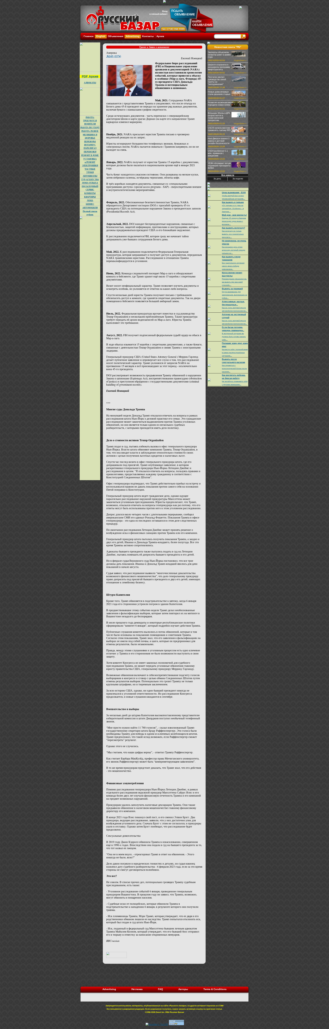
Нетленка (137, 989)
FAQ (160, 989)
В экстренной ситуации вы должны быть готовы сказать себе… (234, 337)
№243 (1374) (113, 56)
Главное (89, 36)
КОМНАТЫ (90, 193)
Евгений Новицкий (191, 58)
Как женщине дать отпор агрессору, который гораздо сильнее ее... (233, 250)
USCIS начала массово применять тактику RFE (219, 129)
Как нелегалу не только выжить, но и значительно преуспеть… (233, 234)
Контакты (148, 36)
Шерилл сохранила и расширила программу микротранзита (219, 67)
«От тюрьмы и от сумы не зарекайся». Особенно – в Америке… (233, 208)
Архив (160, 36)
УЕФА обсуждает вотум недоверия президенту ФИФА (219, 165)
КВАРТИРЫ (90, 196)
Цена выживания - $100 (234, 192)
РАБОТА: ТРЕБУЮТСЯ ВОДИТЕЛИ (90, 120)
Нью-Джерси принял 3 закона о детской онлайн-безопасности (218, 141)
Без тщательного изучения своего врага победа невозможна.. (233, 266)
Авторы (183, 989)
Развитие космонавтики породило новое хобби (219, 103)
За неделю (238, 179)
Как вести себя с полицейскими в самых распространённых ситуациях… (235, 352)
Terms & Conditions (215, 989)
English (100, 36)
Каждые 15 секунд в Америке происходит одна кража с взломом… (234, 221)
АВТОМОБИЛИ (90, 207)
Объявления (115, 36)
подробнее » (240, 60)
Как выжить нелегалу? (233, 228)
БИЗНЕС (90, 204)
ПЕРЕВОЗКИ (90, 151)
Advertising (132, 36)
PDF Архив (90, 76)
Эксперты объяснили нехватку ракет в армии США (219, 54)
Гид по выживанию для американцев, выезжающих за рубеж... (234, 295)
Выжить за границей (232, 289)
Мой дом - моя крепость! (234, 215)
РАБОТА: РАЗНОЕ (90, 131)
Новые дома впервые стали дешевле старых (219, 93)
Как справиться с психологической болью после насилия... (234, 368)
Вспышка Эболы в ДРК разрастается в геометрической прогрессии (219, 117)
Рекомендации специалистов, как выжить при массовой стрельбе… (234, 282)
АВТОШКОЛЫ (90, 175)
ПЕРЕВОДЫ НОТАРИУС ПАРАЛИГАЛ (90, 145)
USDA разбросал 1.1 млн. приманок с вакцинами (218, 153)
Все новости (227, 175)
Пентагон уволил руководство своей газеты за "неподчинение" (217, 80)
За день (217, 179)
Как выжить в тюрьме (233, 202)
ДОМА (90, 200)
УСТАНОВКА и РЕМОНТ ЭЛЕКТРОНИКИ (90, 162)
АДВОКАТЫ (90, 82)
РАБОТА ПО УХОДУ (90, 127)
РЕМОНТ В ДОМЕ (90, 155)
